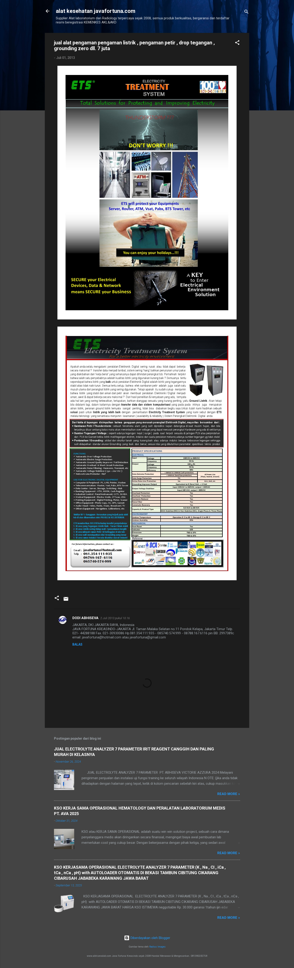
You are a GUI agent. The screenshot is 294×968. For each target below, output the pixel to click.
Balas (77, 644)
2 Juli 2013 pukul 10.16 (115, 618)
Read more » (228, 794)
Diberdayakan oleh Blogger (150, 938)
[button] (237, 43)
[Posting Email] (66, 600)
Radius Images (157, 946)
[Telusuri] (246, 13)
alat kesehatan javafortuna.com (95, 11)
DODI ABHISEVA (85, 618)
